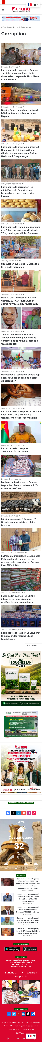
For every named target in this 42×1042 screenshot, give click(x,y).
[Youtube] (19, 1015)
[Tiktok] (28, 1015)
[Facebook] (9, 1015)
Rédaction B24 (7, 107)
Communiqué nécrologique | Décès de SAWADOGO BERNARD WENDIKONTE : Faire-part (28, 920)
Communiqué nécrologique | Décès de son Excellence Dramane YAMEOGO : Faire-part (28, 909)
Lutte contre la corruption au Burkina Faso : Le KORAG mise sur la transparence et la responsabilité (21, 414)
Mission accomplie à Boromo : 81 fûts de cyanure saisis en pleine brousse (18, 522)
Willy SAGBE (7, 184)
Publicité (13, 962)
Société (19, 27)
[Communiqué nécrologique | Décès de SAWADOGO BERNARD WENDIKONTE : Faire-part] (7, 921)
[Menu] (3, 10)
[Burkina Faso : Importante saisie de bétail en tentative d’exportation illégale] (21, 94)
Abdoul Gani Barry (8, 553)
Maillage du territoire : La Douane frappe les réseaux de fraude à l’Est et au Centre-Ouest (20, 485)
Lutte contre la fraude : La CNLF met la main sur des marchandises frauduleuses (20, 635)
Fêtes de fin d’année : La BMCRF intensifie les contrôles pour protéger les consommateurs (18, 599)
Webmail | (20, 962)
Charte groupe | (25, 960)
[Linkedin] (23, 1015)
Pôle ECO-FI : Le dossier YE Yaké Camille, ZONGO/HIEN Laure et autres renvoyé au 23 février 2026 (19, 300)
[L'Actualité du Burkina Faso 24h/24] (21, 9)
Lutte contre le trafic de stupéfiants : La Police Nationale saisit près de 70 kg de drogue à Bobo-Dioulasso (20, 230)
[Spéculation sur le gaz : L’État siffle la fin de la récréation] (21, 247)
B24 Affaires (20, 1033)
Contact (33, 960)
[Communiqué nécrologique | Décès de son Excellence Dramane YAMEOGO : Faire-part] (7, 910)
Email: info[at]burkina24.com (21, 966)
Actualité (12, 27)
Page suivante (32, 646)
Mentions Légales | (12, 960)
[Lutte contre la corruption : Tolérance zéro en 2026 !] (21, 432)
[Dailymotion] (33, 1015)
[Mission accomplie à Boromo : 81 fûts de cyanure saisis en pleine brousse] (21, 503)
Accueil (5, 27)
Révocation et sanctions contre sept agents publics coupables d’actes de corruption (21, 377)
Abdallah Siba (7, 593)
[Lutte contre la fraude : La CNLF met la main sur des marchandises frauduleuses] (21, 616)
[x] (14, 1015)
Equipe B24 (28, 962)
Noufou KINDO (7, 408)
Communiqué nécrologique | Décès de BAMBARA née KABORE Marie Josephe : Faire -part (28, 931)
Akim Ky (5, 67)
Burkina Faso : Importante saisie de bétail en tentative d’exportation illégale (20, 113)
